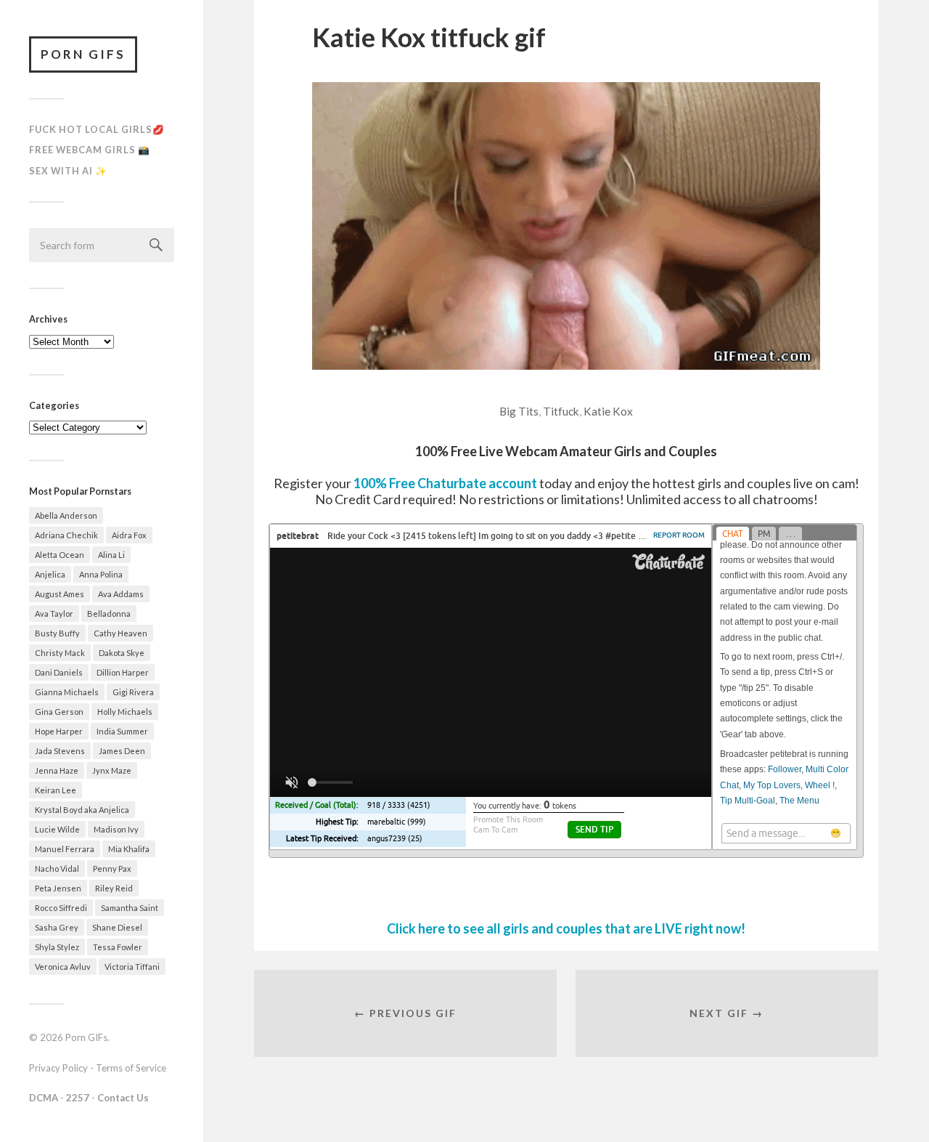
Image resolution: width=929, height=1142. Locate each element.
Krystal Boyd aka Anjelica (82, 809)
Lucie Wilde (57, 829)
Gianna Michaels (67, 692)
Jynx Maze (111, 770)
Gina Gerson (59, 711)
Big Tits (519, 411)
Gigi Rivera (133, 692)
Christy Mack (60, 652)
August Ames (59, 594)
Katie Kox (608, 411)
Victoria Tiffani (132, 966)
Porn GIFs (83, 54)
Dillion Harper (123, 672)
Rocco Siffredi (61, 907)
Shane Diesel (117, 927)
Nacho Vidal (57, 868)
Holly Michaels (124, 711)
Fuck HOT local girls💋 (97, 129)
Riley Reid (114, 888)
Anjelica (50, 574)
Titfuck (561, 411)
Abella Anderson (66, 515)
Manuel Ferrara (64, 849)
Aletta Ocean (59, 554)
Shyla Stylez (57, 947)
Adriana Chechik (66, 535)
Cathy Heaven (120, 633)
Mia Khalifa (129, 849)
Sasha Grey (56, 927)
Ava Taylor (54, 613)
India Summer (122, 731)
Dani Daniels (59, 672)
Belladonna (109, 613)
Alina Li (111, 554)
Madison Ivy (116, 829)
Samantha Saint (129, 907)
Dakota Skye (121, 652)
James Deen (122, 751)
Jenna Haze (56, 770)
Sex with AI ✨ (68, 171)
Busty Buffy (57, 633)
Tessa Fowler (117, 947)
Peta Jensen (58, 888)
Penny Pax (112, 868)
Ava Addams (121, 594)
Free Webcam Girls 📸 (89, 149)
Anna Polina (101, 574)
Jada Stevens (60, 751)
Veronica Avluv (63, 966)
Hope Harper (59, 731)
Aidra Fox (129, 535)
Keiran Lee (55, 790)
